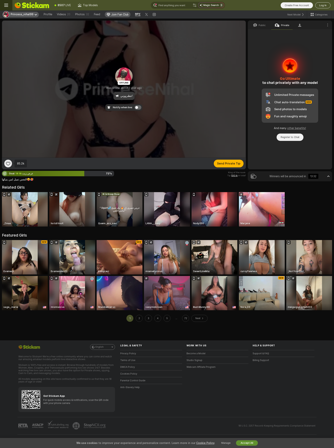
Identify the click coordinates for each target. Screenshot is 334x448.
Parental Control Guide (132, 380)
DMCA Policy (127, 367)
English (99, 347)
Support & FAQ (261, 353)
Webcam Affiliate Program (201, 367)
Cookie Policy (205, 443)
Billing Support (261, 360)
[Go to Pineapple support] (76, 425)
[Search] (194, 5)
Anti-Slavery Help (130, 387)
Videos (63, 14)
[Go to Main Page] (31, 5)
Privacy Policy (128, 353)
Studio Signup (194, 360)
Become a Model (196, 353)
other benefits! (296, 128)
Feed (97, 14)
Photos (82, 14)
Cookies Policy (128, 373)
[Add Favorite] (8, 163)
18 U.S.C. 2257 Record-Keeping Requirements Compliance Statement (276, 425)
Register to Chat (290, 137)
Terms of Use (127, 360)
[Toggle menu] (6, 5)
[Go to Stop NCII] (95, 425)
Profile (47, 14)
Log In (322, 5)
